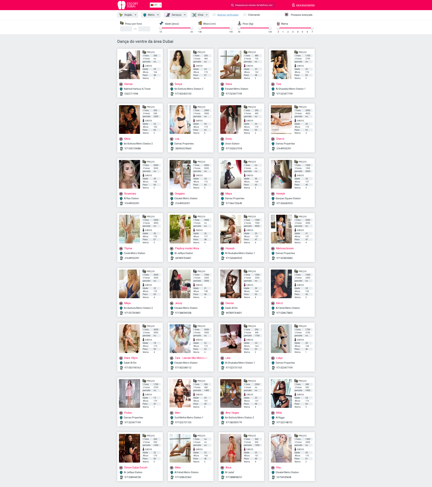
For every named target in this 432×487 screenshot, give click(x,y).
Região (128, 14)
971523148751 (284, 422)
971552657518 (234, 148)
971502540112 (183, 367)
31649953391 (283, 148)
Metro (151, 14)
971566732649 (234, 203)
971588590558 (183, 312)
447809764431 (183, 258)
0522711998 (131, 93)
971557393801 (133, 312)
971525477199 (234, 93)
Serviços (176, 14)
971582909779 (234, 422)
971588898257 (234, 477)
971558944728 (133, 477)
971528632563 (183, 477)
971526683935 (284, 203)
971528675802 (284, 312)
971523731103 (234, 367)
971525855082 (284, 258)
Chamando (254, 14)
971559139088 (133, 148)
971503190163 (133, 367)
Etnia (200, 14)
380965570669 (183, 148)
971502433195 (183, 93)
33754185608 (283, 477)
